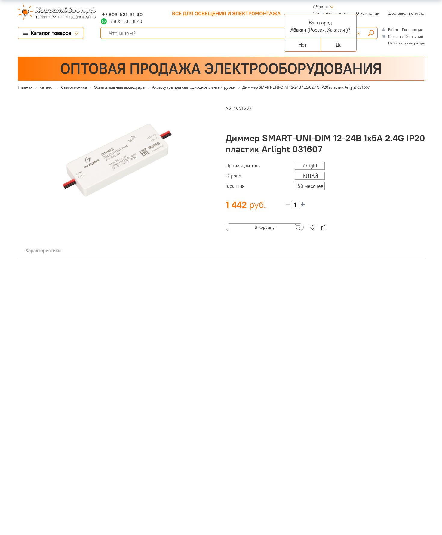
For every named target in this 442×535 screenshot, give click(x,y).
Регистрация (412, 29)
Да (339, 45)
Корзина (395, 36)
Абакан (320, 7)
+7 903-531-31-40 (122, 14)
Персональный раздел (407, 43)
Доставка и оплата (406, 13)
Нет (303, 45)
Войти (393, 29)
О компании (367, 13)
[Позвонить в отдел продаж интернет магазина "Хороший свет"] (102, 6)
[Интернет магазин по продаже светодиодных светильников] (54, 12)
